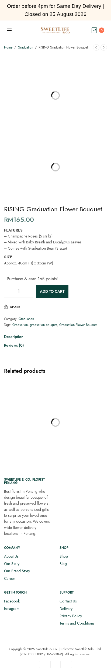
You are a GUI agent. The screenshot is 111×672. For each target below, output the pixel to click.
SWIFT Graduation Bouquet (81, 461)
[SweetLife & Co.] (55, 30)
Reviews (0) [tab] (14, 345)
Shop (64, 556)
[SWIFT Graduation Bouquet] (82, 407)
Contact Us (68, 601)
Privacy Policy (71, 616)
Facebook (12, 601)
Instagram (11, 608)
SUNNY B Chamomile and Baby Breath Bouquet (29, 461)
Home (8, 47)
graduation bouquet (43, 324)
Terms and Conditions (77, 623)
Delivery (66, 608)
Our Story (11, 563)
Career (9, 578)
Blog (63, 563)
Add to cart (52, 291)
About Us (11, 556)
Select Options (29, 443)
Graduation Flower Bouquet (78, 324)
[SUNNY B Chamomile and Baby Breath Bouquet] (29, 407)
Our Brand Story (17, 571)
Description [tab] (13, 337)
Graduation (25, 47)
